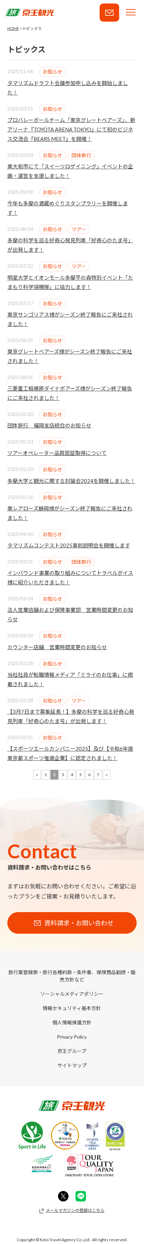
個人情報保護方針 (72, 1022)
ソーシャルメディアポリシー (71, 994)
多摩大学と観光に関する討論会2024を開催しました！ (71, 481)
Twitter (63, 1196)
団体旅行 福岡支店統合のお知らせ (49, 425)
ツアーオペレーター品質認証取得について (57, 453)
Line (80, 1196)
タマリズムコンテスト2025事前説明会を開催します (68, 545)
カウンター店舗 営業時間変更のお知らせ (57, 647)
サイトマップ (72, 1065)
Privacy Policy (72, 1037)
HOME (13, 28)
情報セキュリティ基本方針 (72, 1008)
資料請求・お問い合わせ (109, 12)
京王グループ (71, 1051)
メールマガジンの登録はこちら (75, 1210)
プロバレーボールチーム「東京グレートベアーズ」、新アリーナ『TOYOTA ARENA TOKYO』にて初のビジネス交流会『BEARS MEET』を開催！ (71, 129)
